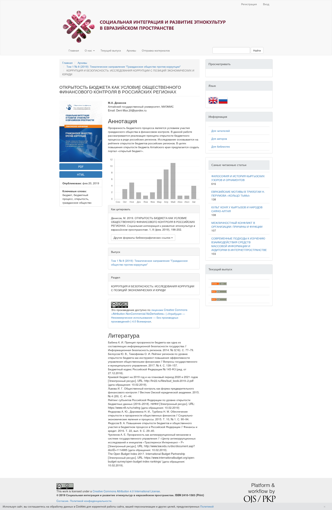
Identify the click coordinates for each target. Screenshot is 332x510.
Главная (74, 50)
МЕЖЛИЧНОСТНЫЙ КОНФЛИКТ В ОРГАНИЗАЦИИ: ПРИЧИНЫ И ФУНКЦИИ (236, 224)
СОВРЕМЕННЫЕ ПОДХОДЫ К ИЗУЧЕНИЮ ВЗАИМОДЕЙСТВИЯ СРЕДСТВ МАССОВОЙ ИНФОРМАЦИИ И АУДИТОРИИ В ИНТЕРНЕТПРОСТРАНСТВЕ (239, 244)
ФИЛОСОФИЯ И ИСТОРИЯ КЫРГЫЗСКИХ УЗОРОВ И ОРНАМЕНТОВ (238, 178)
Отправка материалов (156, 50)
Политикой (207, 506)
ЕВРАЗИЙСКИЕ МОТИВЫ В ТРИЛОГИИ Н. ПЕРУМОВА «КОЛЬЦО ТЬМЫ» (238, 193)
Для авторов (219, 138)
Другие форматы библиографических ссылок (142, 237)
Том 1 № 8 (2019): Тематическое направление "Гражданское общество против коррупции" (123, 66)
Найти (257, 50)
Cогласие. (62, 501)
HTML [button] (81, 174)
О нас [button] (89, 50)
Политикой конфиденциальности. (91, 501)
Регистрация (249, 4)
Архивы (131, 50)
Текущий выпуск (110, 50)
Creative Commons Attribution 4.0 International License (126, 491)
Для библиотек (220, 146)
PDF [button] (81, 167)
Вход (266, 4)
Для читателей (220, 131)
